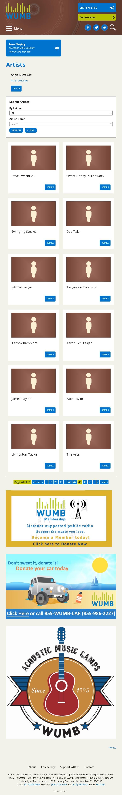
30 (60, 482)
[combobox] (60, 124)
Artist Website (19, 80)
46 (69, 482)
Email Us (100, 784)
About (32, 767)
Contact (89, 767)
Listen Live (88, 7)
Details (16, 88)
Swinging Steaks (23, 231)
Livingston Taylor (24, 454)
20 (55, 482)
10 (50, 482)
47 (74, 482)
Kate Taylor (74, 399)
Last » (104, 482)
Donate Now (87, 17)
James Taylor (21, 399)
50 (89, 482)
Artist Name (17, 119)
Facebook (88, 26)
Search (113, 27)
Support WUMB (69, 767)
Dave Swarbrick (22, 176)
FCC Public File (60, 791)
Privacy (112, 747)
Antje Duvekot (21, 75)
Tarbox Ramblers (24, 343)
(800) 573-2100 (59, 784)
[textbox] (61, 124)
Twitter (96, 26)
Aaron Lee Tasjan (79, 343)
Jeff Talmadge (21, 287)
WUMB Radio (14, 10)
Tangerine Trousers (81, 287)
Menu (18, 28)
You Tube (104, 28)
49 (84, 482)
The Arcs (73, 454)
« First (36, 482)
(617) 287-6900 (32, 784)
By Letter (15, 108)
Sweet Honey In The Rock (85, 176)
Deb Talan (74, 231)
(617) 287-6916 (80, 784)
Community (48, 767)
